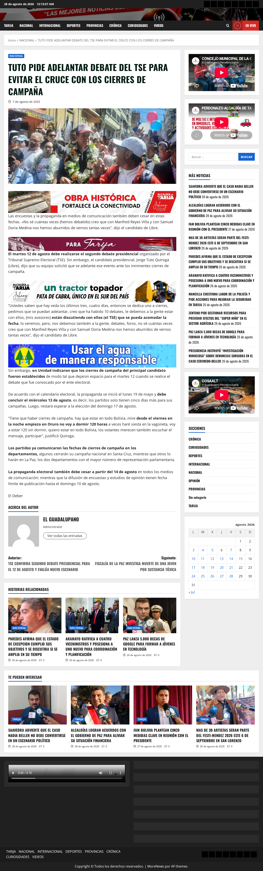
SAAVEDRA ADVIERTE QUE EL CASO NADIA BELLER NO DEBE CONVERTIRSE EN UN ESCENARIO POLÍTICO (221, 191)
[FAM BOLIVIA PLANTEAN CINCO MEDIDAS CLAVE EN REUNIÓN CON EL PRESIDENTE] (163, 705)
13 (222, 558)
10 (193, 558)
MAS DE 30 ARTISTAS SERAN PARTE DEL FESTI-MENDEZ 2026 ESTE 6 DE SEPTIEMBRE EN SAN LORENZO (219, 243)
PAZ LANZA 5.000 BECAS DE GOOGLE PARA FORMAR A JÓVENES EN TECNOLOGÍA (149, 644)
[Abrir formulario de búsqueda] (227, 26)
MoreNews (155, 866)
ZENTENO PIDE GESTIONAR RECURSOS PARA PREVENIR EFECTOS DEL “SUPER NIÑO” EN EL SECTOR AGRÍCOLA (218, 318)
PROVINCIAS (95, 25)
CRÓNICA (115, 25)
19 (212, 567)
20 (222, 567)
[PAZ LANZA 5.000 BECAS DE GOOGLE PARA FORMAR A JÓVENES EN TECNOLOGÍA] (149, 615)
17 (193, 567)
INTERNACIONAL (50, 25)
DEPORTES (73, 25)
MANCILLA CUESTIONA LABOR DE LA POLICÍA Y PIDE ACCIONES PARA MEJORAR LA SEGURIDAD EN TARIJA (220, 299)
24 (193, 576)
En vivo (251, 25)
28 (231, 576)
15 (240, 558)
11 (203, 558)
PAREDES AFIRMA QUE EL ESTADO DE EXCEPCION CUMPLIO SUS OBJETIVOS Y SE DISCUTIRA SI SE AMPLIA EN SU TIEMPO (33, 646)
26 (212, 576)
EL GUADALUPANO (61, 519)
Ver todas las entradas (64, 535)
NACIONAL (26, 25)
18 (203, 567)
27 (222, 576)
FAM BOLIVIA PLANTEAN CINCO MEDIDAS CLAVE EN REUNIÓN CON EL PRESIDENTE (222, 227)
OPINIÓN (194, 480)
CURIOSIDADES (138, 25)
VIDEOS (158, 25)
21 (231, 567)
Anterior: (49, 563)
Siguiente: (135, 563)
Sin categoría (197, 497)
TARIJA (8, 25)
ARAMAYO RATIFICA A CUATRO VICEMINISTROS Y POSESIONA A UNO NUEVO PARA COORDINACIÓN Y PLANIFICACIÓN (91, 646)
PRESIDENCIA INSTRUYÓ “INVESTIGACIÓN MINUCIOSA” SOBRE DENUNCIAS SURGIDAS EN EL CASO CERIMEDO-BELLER (221, 356)
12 (212, 558)
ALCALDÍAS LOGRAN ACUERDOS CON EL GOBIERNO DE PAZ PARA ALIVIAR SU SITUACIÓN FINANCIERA (220, 210)
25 (203, 576)
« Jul (192, 592)
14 (231, 558)
